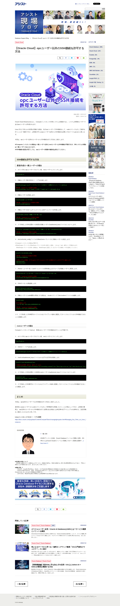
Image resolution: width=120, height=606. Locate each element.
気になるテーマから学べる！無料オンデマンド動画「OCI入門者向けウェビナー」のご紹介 (58, 548)
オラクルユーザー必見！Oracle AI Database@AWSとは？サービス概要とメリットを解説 (58, 530)
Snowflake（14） (94, 74)
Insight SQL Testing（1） (96, 82)
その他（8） (92, 86)
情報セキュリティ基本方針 (24, 596)
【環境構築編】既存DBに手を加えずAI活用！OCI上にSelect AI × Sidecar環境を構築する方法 (56, 566)
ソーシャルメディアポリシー (87, 596)
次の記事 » (80, 584)
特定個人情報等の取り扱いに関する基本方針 (63, 596)
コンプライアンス (38, 598)
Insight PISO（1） (94, 78)
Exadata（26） (93, 55)
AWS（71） (92, 66)
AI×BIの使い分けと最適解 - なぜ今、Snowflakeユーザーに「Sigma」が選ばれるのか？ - (96, 235)
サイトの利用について (22, 598)
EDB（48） (92, 62)
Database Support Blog (22, 38)
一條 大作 (44, 434)
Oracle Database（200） (96, 47)
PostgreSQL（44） (94, 58)
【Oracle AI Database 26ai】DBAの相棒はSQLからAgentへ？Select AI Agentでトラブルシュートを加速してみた (96, 182)
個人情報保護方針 (40, 596)
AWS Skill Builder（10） (96, 70)
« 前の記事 (21, 584)
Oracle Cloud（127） (95, 51)
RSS (48, 598)
